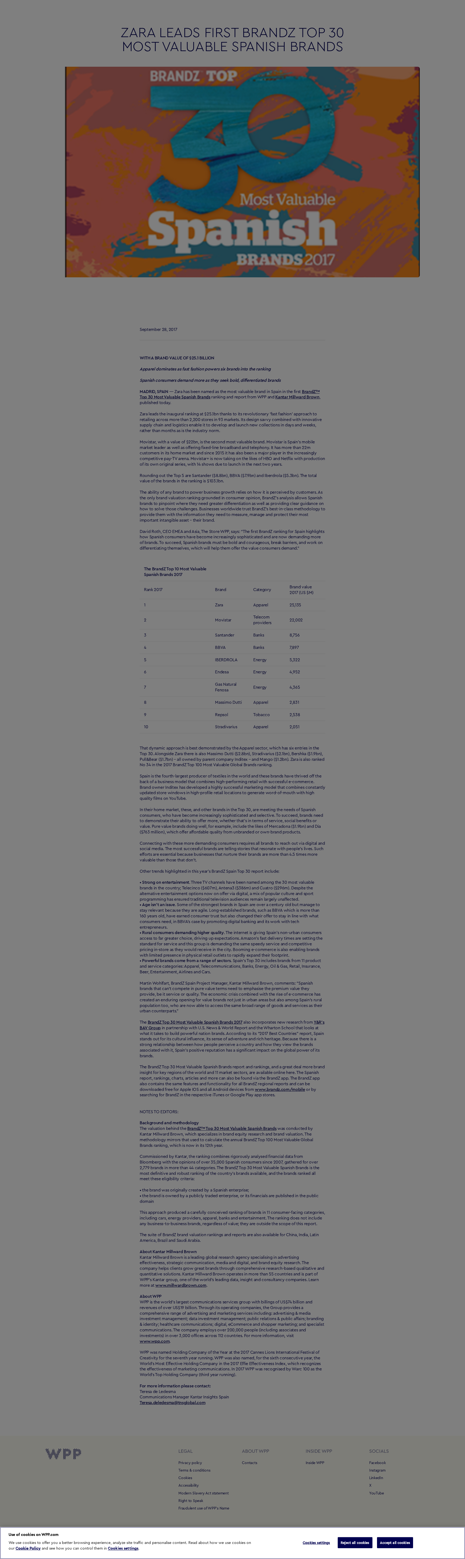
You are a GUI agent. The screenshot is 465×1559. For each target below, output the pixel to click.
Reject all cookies (355, 1542)
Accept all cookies (395, 1542)
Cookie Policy (28, 1548)
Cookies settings (123, 1548)
